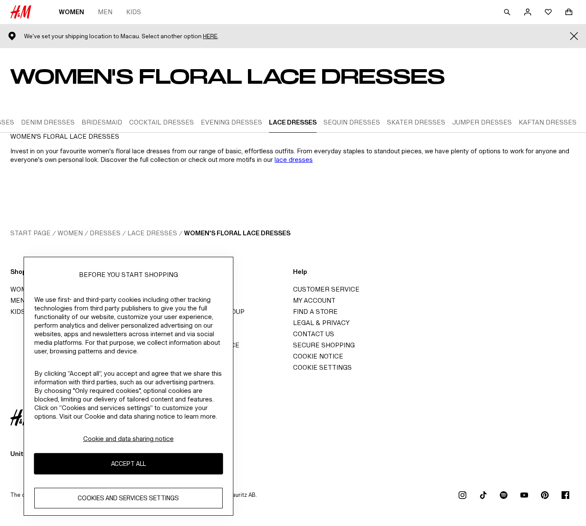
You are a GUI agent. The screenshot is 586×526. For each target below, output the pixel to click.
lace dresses (294, 159)
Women (71, 11)
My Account (314, 300)
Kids (133, 11)
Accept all (128, 463)
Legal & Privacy (321, 322)
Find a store (315, 311)
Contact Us (313, 333)
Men (105, 11)
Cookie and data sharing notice (128, 438)
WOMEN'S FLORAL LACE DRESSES (237, 233)
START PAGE (30, 233)
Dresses (105, 233)
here (210, 36)
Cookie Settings (322, 367)
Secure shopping (324, 345)
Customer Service (326, 289)
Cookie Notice (318, 356)
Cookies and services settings (128, 498)
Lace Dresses (152, 233)
